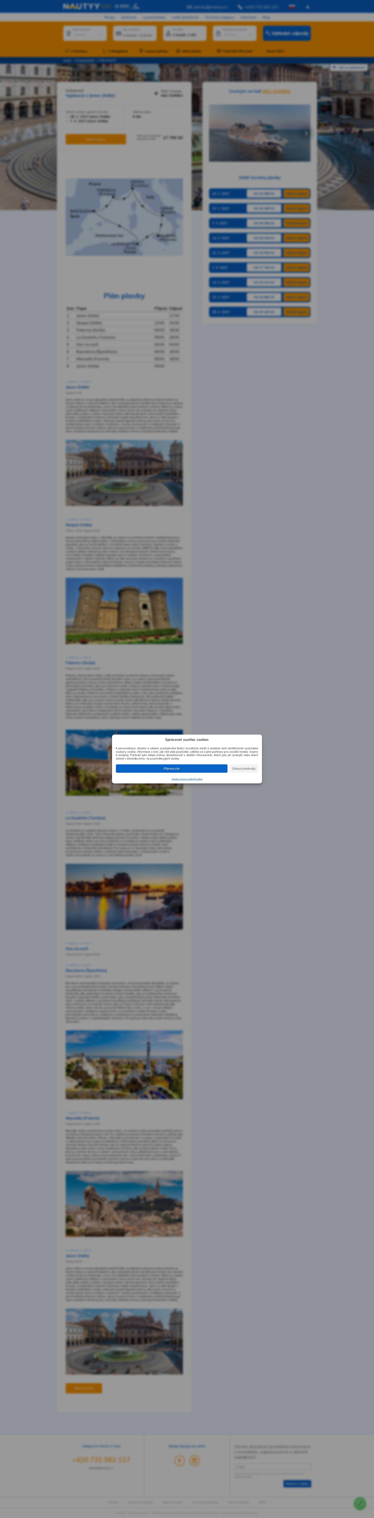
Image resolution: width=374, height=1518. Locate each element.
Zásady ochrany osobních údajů (187, 779)
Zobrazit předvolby (244, 768)
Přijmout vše (172, 768)
